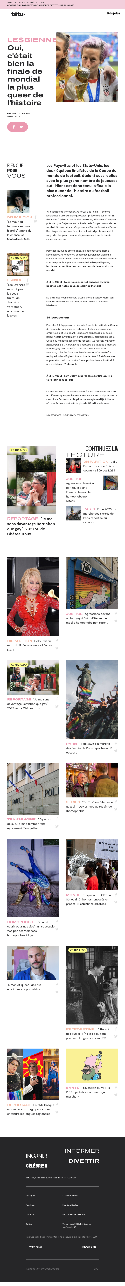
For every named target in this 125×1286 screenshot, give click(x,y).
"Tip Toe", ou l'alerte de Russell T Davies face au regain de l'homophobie (89, 806)
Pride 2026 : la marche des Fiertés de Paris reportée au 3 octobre (89, 748)
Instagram (30, 1195)
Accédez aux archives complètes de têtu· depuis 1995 (40, 5)
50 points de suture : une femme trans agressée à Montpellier (29, 823)
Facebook (30, 1205)
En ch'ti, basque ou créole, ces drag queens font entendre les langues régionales (30, 1109)
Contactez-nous (70, 1195)
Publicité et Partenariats (73, 1214)
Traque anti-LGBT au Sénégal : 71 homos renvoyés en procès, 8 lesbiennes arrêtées (88, 899)
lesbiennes (35, 40)
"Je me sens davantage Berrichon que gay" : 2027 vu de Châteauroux (31, 526)
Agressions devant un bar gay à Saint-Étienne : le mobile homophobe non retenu (80, 492)
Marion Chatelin (21, 113)
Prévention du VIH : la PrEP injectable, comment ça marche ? (88, 1092)
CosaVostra (51, 1268)
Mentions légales (70, 1205)
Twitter (29, 1224)
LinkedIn (30, 1214)
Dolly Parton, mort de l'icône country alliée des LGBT (100, 466)
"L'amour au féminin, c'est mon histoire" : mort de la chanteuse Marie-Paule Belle (19, 230)
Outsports (71, 364)
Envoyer (89, 1247)
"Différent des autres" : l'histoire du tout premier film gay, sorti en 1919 (87, 1033)
